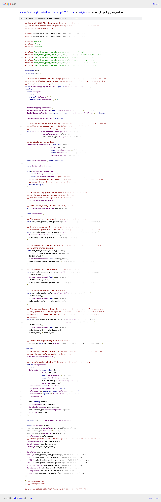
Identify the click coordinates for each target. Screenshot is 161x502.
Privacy (22, 498)
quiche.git (33, 12)
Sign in (155, 4)
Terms (29, 498)
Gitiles (15, 498)
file (70, 18)
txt (150, 498)
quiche (22, 12)
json (156, 498)
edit (77, 18)
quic (73, 12)
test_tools (83, 12)
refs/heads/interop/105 (53, 12)
